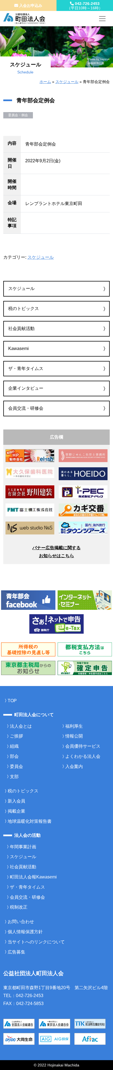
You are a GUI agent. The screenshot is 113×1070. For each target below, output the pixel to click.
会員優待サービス (82, 746)
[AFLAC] (90, 1038)
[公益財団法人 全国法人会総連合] (19, 1023)
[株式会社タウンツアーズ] (83, 527)
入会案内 (74, 766)
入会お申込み (30, 5)
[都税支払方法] (85, 649)
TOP (12, 700)
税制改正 (18, 907)
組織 (14, 746)
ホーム (45, 81)
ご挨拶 (16, 736)
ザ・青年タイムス (25, 368)
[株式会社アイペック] (83, 491)
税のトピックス (23, 308)
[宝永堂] (83, 473)
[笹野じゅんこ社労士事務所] (83, 455)
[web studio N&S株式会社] (29, 527)
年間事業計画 (23, 846)
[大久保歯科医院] (29, 472)
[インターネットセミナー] (85, 599)
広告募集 (16, 952)
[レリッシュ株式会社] (29, 455)
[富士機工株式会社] (29, 509)
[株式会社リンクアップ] (83, 509)
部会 (14, 756)
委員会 (16, 766)
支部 (14, 776)
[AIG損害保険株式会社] (54, 1038)
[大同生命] (19, 1038)
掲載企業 (16, 811)
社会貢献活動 (21, 328)
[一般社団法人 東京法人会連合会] (54, 1023)
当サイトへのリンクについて (36, 942)
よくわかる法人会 (82, 756)
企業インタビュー (25, 388)
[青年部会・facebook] (28, 599)
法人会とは (21, 726)
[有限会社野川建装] (29, 491)
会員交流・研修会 (25, 408)
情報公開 (74, 736)
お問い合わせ (21, 921)
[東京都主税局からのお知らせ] (28, 667)
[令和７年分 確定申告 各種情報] (85, 667)
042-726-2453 (85, 5)
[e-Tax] (56, 623)
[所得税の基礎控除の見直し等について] (28, 649)
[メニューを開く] (102, 18)
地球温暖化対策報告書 (30, 821)
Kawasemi (18, 348)
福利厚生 (74, 726)
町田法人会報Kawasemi (33, 877)
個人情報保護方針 (25, 931)
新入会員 (16, 801)
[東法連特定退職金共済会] (90, 1023)
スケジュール (66, 81)
